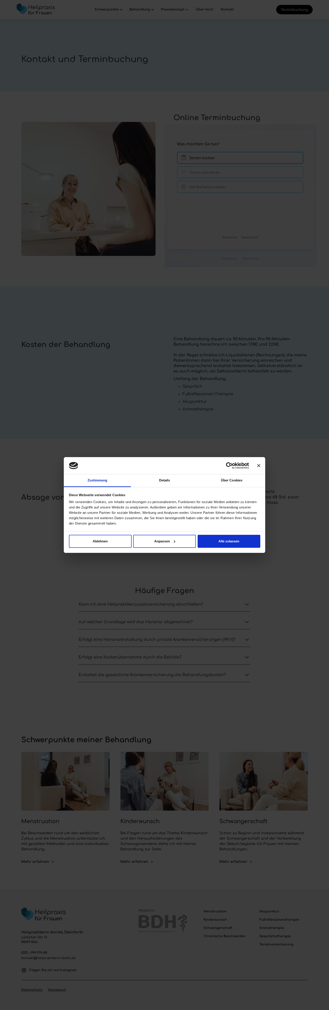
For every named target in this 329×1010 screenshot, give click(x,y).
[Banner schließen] (258, 465)
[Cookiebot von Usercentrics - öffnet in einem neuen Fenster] (229, 465)
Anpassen (162, 541)
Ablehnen (100, 541)
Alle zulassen (228, 541)
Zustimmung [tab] (97, 480)
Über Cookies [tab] (231, 480)
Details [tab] (164, 480)
